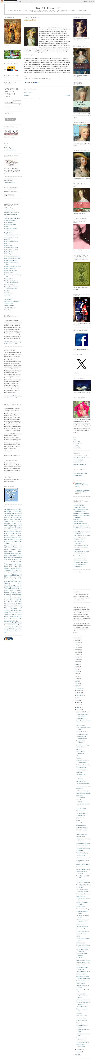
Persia (5, 581)
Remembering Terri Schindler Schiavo (81, 737)
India (20, 557)
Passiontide (79, 823)
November (79, 690)
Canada (14, 523)
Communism (9, 533)
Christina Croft (18, 529)
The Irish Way (79, 887)
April (78, 707)
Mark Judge (16, 571)
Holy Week (7, 557)
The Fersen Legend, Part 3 (79, 560)
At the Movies (9, 515)
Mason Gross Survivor (9, 268)
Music (6, 577)
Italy (5, 559)
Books (6, 521)
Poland (20, 581)
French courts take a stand (82, 894)
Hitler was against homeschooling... (81, 1045)
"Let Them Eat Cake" (78, 505)
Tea (11, 598)
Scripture (13, 592)
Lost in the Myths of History (11, 237)
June (78, 702)
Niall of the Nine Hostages (83, 869)
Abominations (8, 509)
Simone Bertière (8, 293)
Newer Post (26, 95)
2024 (76, 645)
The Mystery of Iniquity (13, 609)
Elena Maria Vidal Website (80, 473)
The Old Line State (15, 612)
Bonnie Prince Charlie (16, 519)
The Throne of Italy (81, 1018)
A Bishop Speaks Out (81, 1020)
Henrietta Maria (9, 553)
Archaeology (18, 511)
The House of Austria (15, 603)
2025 (76, 642)
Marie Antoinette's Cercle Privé (12, 256)
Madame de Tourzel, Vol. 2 (11, 250)
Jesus (16, 559)
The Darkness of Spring (82, 853)
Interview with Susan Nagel (80, 523)
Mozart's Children (8, 272)
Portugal (20, 583)
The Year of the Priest (10, 626)
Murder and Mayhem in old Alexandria (83, 1003)
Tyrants (11, 628)
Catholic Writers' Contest (82, 980)
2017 (76, 662)
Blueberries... (79, 772)
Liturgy (19, 564)
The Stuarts (15, 623)
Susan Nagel (7, 295)
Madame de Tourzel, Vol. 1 (11, 247)
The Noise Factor (80, 855)
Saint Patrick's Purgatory (82, 958)
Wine (20, 631)
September (79, 695)
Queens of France (16, 588)
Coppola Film (76, 519)
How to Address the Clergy (83, 786)
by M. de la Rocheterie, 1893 (12, 343)
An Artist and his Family (82, 712)
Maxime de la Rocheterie (10, 270)
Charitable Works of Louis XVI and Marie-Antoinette (81, 510)
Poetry (16, 581)
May (78, 705)
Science (6, 592)
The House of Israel (10, 606)
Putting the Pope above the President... (83, 840)
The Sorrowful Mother (82, 734)
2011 (76, 676)
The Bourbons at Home (79, 553)
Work (6, 633)
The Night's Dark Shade (10, 150)
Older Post (67, 95)
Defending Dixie (80, 942)
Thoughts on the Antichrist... (80, 741)
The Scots (16, 621)
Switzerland (6, 598)
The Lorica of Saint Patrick (83, 882)
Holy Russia (18, 555)
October (79, 693)
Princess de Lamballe (9, 284)
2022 (76, 650)
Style (20, 596)
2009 (76, 681)
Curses (78, 820)
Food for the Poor (77, 462)
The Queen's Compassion (79, 564)
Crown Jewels (9, 535)
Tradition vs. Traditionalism (83, 765)
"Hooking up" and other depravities (82, 920)
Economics (11, 539)
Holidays (11, 555)
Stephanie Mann (13, 596)
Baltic (9, 517)
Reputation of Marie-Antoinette (81, 954)
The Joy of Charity (81, 933)
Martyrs (15, 573)
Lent (14, 564)
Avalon (15, 515)
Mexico (10, 575)
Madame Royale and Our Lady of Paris (82, 715)
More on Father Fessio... (82, 827)
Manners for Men (80, 965)
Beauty (13, 517)
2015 (76, 666)
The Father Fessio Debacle (83, 845)
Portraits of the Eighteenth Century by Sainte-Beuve (11, 281)
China (5, 529)
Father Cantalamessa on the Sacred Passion (83, 722)
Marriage (10, 572)
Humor (12, 557)
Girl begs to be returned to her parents (83, 903)
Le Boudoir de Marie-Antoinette (12, 235)
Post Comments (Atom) (36, 99)
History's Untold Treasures (10, 228)
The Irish (19, 606)
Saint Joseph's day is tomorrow (81, 872)
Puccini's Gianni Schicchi (82, 1000)
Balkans (20, 515)
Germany (12, 549)
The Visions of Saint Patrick (83, 885)
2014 (76, 669)
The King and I (8, 299)
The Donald (15, 598)
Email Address (12, 102)
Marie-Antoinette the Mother (80, 545)
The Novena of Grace (81, 1006)
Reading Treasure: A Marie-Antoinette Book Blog (11, 287)
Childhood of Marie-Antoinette (81, 513)
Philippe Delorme (8, 278)
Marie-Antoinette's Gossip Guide (12, 266)
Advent (15, 509)
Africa (20, 509)
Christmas (7, 531)
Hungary (16, 557)
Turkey (6, 629)
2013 (76, 671)
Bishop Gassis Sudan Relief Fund (81, 458)
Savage (11, 590)
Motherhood (17, 574)
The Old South (9, 614)
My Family (13, 577)
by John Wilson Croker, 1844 (13, 397)
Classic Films (14, 531)
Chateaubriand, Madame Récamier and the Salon (83, 977)
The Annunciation (81, 808)
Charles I (13, 527)
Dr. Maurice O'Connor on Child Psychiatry (82, 761)
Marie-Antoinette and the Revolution (79, 542)
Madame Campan (8, 245)
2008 (76, 683)
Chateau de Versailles (9, 220)
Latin (10, 564)
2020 (76, 654)
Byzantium (7, 523)
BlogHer (6, 519)
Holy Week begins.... (81, 718)
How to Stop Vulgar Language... (81, 831)
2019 (76, 657)
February (79, 1049)
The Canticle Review (9, 297)
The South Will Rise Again (83, 848)
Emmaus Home (10, 541)
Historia (6, 226)
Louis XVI (7, 239)
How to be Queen (80, 836)
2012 (76, 674)
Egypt (17, 539)
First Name (8, 107)
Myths (20, 577)
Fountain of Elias (79, 483)
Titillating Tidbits (8, 303)
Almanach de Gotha (9, 210)
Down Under (15, 537)
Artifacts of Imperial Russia (83, 962)
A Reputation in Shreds (79, 507)
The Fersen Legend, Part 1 (79, 556)
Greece (20, 549)
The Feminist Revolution (82, 880)
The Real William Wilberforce (80, 752)
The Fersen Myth (14, 599)
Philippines (10, 581)
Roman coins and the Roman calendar (81, 1039)
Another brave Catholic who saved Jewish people (83, 890)
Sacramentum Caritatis (82, 926)
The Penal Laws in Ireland (82, 931)
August (79, 697)
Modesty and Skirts (81, 767)
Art (13, 513)
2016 (76, 664)
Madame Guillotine (9, 252)
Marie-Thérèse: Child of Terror (81, 551)
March (78, 710)
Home (74, 439)
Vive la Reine (7, 310)
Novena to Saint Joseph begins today (82, 950)
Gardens (15, 548)
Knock (78, 936)
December (79, 688)
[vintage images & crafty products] (11, 501)
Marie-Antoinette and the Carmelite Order (79, 538)
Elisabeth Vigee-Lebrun (10, 224)
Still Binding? (80, 850)
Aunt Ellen (79, 1013)
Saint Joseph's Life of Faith (83, 864)
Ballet (5, 517)
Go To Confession (80, 983)
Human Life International (79, 464)
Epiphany (13, 544)
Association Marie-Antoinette (11, 212)
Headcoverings (8, 551)
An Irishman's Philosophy (82, 791)
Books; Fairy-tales (17, 521)
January (79, 1052)
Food (10, 548)
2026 (76, 640)
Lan (9, 562)
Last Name (8, 113)
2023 (76, 647)
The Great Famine (80, 924)
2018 (76, 659)
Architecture (8, 513)
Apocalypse (7, 511)
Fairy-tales (14, 546)
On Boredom (79, 788)
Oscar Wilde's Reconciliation (80, 796)
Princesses (8, 585)
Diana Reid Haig (8, 222)
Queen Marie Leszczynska (83, 843)
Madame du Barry (30, 20)
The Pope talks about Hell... (83, 783)
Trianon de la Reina (9, 305)
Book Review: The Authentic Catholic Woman (81, 995)
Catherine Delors (13, 525)
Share (25, 76)
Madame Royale (8, 148)
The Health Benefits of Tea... (83, 971)
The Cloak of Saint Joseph (83, 909)
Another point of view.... (82, 770)
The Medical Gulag (81, 774)
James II (10, 559)
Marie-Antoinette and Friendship (81, 535)
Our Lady (18, 579)
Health (20, 551)
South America (12, 594)
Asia (16, 513)
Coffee (20, 531)
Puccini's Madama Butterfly (83, 793)
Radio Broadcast (80, 725)
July (78, 700)
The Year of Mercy (17, 625)
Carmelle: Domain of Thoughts (12, 218)
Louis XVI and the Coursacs (11, 241)
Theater (20, 626)
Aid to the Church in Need (80, 455)
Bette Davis (19, 517)
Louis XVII (7, 243)
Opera (12, 579)
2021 (76, 652)
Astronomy (19, 513)
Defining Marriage (81, 781)
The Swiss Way (80, 867)
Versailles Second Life (9, 307)
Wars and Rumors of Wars (13, 630)
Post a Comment (28, 92)
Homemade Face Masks (80, 491)
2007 (76, 686)
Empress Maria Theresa (82, 929)
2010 (76, 678)
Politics (7, 583)
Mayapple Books (77, 475)
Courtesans (18, 533)
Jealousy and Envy (81, 825)
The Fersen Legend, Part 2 (79, 558)
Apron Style (79, 758)
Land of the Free (13, 562)
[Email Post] (49, 78)
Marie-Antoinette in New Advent (12, 258)
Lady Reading (8, 233)
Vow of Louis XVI (77, 566)
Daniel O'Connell (80, 906)
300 (77, 756)
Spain (18, 594)
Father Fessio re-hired (81, 834)
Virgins (16, 629)
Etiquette (7, 546)
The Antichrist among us (82, 1042)
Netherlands (7, 579)
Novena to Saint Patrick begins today (82, 968)
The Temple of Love (81, 813)
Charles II (19, 527)
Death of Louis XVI (78, 521)
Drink (20, 537)
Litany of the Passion (81, 732)
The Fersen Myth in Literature (81, 562)
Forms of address (80, 818)
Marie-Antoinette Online (10, 260)
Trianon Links (77, 442)
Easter (5, 539)
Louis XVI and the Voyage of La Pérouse (83, 746)
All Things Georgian (9, 208)
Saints (6, 590)
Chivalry (10, 529)
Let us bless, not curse (81, 1015)
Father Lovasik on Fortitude (83, 960)
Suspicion (78, 749)
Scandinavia (18, 590)
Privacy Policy (77, 448)
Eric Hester (19, 544)
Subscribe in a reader (10, 182)
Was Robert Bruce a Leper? (83, 858)
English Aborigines (81, 974)
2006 (76, 1055)
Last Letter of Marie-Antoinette (81, 525)
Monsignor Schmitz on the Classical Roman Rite (83, 946)
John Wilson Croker (9, 231)
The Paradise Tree (13, 616)
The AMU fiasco (80, 811)
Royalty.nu (7, 291)
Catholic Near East (78, 460)
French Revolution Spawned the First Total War (83, 898)
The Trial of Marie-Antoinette (11, 301)
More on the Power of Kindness (81, 1026)
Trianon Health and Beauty (82, 490)
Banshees (78, 1023)
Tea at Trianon (47, 7)
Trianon (6, 146)
